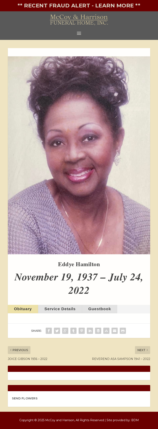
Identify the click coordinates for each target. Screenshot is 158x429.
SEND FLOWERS (24, 398)
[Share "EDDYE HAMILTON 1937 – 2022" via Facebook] (49, 331)
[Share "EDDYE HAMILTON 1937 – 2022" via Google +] (65, 331)
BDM (135, 420)
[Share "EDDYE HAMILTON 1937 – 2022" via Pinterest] (82, 331)
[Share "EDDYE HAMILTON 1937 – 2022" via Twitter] (57, 331)
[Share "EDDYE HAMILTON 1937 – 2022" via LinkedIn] (90, 331)
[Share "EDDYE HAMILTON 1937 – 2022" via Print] (123, 331)
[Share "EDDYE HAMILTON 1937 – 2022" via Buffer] (98, 331)
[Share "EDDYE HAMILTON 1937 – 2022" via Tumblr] (73, 331)
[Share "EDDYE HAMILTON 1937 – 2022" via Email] (114, 331)
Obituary (23, 309)
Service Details (60, 309)
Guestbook (99, 309)
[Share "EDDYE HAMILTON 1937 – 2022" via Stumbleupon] (106, 331)
